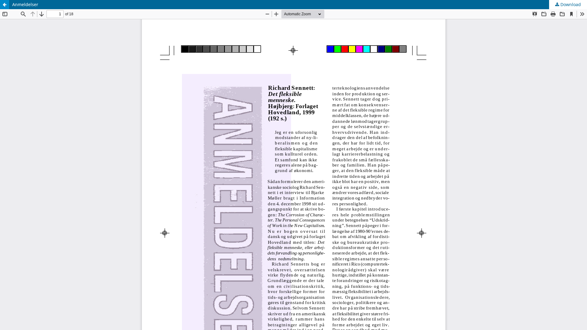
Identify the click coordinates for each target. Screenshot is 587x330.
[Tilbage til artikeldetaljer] (4, 4)
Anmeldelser (25, 4)
